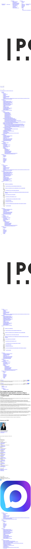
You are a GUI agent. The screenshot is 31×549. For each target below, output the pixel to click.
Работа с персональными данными (7, 356)
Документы (3, 208)
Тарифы (4, 176)
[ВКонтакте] (28, 380)
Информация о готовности (4, 4)
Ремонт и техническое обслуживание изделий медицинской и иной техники (15, 124)
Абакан (4, 233)
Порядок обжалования (15, 4)
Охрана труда (5, 211)
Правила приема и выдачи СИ (7, 175)
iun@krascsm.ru (2, 455)
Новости (3, 214)
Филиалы (3, 520)
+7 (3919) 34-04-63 (2, 460)
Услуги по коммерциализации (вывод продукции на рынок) (11, 547)
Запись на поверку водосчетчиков (7, 317)
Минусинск (4, 230)
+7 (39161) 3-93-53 (2, 449)
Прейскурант (8, 4)
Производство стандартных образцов (8, 542)
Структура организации (6, 167)
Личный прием (15, 2)
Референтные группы (6, 168)
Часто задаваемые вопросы (6, 217)
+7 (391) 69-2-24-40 (2, 457)
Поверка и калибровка (6, 540)
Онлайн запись (11, 90)
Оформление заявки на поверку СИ (8, 172)
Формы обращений (15, 1)
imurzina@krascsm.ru (3, 466)
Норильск (23, 6)
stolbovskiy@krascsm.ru (3, 458)
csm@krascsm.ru (2, 443)
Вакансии (4, 313)
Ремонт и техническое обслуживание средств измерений (10, 541)
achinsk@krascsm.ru (2, 446)
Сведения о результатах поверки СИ (8, 174)
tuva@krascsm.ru (2, 463)
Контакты (4, 155)
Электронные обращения (8, 367)
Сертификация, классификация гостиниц (8, 545)
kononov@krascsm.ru (3, 452)
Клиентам (4, 100)
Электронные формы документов (7, 178)
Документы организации (6, 354)
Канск (22, 3)
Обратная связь (4, 361)
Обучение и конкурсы (6, 546)
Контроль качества (5, 219)
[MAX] (27, 380)
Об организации (5, 165)
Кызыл (23, 7)
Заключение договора (6, 322)
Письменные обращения (16, 3)
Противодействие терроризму (7, 358)
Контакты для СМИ (5, 360)
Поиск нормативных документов (7, 180)
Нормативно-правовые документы (7, 209)
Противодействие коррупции (28, 4)
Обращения (4, 365)
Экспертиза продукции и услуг (7, 544)
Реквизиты (4, 311)
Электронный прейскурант (6, 320)
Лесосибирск (23, 4)
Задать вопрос (5, 218)
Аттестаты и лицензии (6, 210)
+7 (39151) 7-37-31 (2, 445)
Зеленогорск (23, 5)
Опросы (4, 220)
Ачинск (23, 2)
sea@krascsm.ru (2, 432)
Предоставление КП (6, 177)
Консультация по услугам (6, 363)
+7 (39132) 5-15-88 (2, 454)
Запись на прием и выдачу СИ (7, 171)
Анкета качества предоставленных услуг (16, 7)
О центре (4, 93)
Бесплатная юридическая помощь (7, 212)
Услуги (4, 111)
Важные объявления (6, 324)
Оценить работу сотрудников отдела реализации (15, 6)
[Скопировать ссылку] (29, 380)
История (4, 166)
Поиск (1, 90)
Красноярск (23, 1)
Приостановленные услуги (6, 179)
